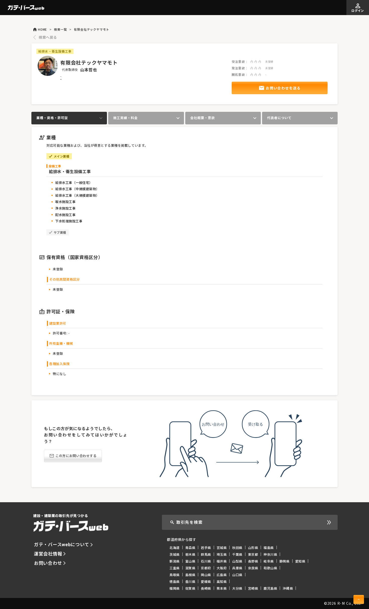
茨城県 (174, 554)
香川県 (190, 581)
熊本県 (222, 588)
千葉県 (237, 554)
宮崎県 (253, 588)
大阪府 (222, 568)
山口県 (237, 574)
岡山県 (206, 574)
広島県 (222, 574)
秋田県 (237, 547)
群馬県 (206, 554)
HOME (42, 29)
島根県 (190, 574)
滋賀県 (190, 568)
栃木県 (190, 554)
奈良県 (253, 568)
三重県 (174, 568)
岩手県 (206, 547)
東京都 (253, 554)
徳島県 (174, 581)
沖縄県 (288, 588)
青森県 (190, 547)
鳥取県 (174, 574)
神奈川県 (270, 554)
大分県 (237, 588)
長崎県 (206, 588)
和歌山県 (270, 568)
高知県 (222, 581)
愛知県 (300, 561)
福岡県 (174, 588)
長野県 (253, 561)
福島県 (269, 547)
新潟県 (174, 561)
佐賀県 (190, 588)
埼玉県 (222, 554)
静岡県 (284, 561)
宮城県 (222, 547)
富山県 (190, 561)
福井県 (222, 561)
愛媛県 (206, 581)
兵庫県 (237, 568)
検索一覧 (60, 29)
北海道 (174, 547)
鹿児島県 (270, 588)
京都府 (206, 568)
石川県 (206, 561)
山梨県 (237, 561)
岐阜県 (269, 561)
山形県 (253, 547)
